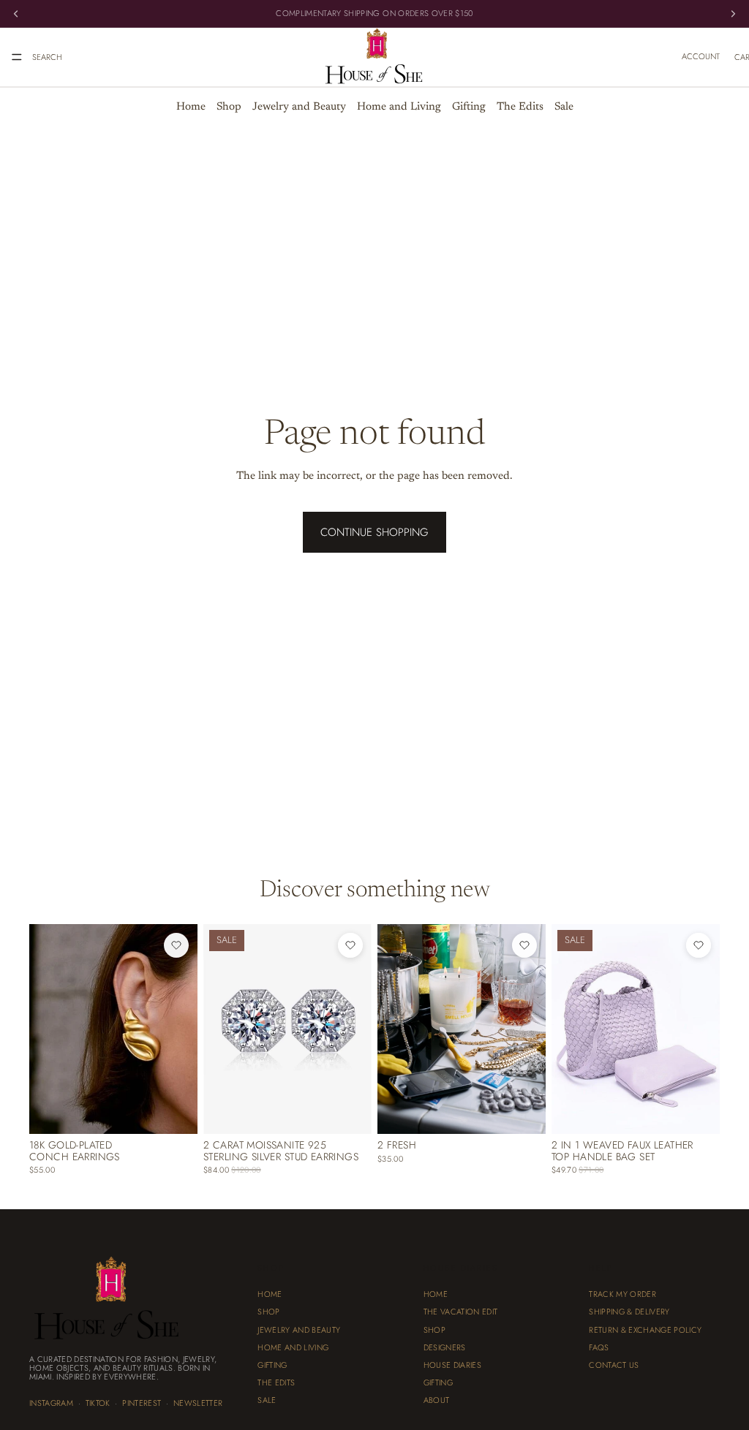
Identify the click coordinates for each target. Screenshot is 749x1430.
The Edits (520, 107)
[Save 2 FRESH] (524, 945)
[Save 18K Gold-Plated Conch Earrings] (176, 945)
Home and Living (399, 107)
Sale (563, 107)
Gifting (469, 107)
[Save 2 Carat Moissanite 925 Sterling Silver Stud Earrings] (350, 945)
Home (191, 107)
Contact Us (614, 1365)
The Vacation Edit (461, 1312)
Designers (445, 1347)
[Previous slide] (45, 1029)
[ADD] (175, 1111)
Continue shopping (374, 532)
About (437, 1400)
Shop (229, 107)
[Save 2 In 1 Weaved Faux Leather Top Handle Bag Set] (698, 945)
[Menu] (17, 57)
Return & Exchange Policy (645, 1330)
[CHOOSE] (523, 1111)
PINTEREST (141, 1403)
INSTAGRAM (51, 1403)
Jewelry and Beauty (299, 107)
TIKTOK (98, 1403)
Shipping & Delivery (629, 1312)
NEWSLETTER (197, 1403)
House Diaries (452, 1365)
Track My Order (622, 1294)
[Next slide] (181, 1029)
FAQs (599, 1347)
